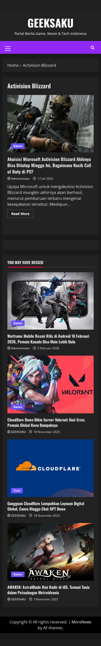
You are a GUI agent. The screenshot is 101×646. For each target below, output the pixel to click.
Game (17, 146)
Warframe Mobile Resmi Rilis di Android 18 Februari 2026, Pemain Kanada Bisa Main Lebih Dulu (48, 338)
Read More (22, 213)
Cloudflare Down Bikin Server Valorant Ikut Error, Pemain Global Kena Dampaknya (46, 422)
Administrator (20, 178)
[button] (7, 48)
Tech (16, 490)
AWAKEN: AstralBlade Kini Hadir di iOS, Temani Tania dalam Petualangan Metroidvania (48, 589)
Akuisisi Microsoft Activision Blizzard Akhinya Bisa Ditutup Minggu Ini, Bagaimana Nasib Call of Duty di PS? (50, 124)
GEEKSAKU (50, 23)
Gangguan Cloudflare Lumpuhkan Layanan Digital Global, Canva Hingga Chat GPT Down (45, 506)
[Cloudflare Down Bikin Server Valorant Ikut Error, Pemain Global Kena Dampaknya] (50, 384)
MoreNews (81, 622)
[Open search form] (92, 47)
